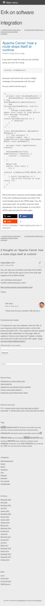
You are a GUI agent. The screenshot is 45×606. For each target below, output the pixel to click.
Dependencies (15, 433)
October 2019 (5, 522)
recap (23, 443)
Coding (3, 464)
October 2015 (5, 560)
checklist (31, 427)
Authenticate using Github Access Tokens (14, 393)
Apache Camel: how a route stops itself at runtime (19, 46)
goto (13, 438)
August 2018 (5, 531)
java (37, 225)
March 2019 (4, 525)
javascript (34, 437)
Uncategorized (5, 484)
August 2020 (5, 517)
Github (4, 437)
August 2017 (5, 540)
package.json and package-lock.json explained (16, 387)
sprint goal (40, 443)
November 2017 (6, 537)
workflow (29, 446)
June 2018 (4, 534)
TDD (5, 445)
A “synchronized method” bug (34, 30)
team (9, 446)
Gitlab (9, 437)
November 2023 (6, 500)
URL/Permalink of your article (10, 345)
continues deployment (20, 430)
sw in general (5, 481)
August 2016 (5, 551)
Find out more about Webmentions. (21, 340)
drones (33, 433)
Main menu (12, 2)
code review (37, 427)
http (16, 438)
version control (17, 446)
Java (2, 472)
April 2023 (4, 502)
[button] (10, 216)
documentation (27, 433)
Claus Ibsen (5, 262)
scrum (35, 443)
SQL (2, 446)
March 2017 (4, 545)
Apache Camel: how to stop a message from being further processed (11, 32)
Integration (14, 225)
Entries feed (5, 578)
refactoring (29, 443)
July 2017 (4, 542)
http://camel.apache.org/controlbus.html (17, 287)
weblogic (24, 446)
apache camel (30, 225)
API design (23, 427)
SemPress (38, 600)
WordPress (21, 600)
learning (11, 440)
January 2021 (5, 511)
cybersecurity (5, 433)
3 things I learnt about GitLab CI (11, 390)
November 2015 (6, 557)
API (18, 427)
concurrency (4, 430)
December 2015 (6, 554)
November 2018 (6, 528)
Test (12, 446)
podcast (36, 441)
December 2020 (6, 514)
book (27, 427)
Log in (3, 575)
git (40, 432)
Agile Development (7, 461)
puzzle (18, 443)
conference (11, 430)
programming (12, 443)
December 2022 (6, 505)
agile (3, 427)
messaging (30, 441)
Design (3, 467)
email (37, 433)
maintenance (23, 441)
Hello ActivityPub (6, 384)
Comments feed (6, 581)
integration (20, 438)
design (21, 433)
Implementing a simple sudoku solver (13, 381)
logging (17, 441)
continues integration (32, 430)
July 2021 (4, 508)
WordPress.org (5, 584)
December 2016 (6, 548)
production (4, 443)
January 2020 (5, 520)
